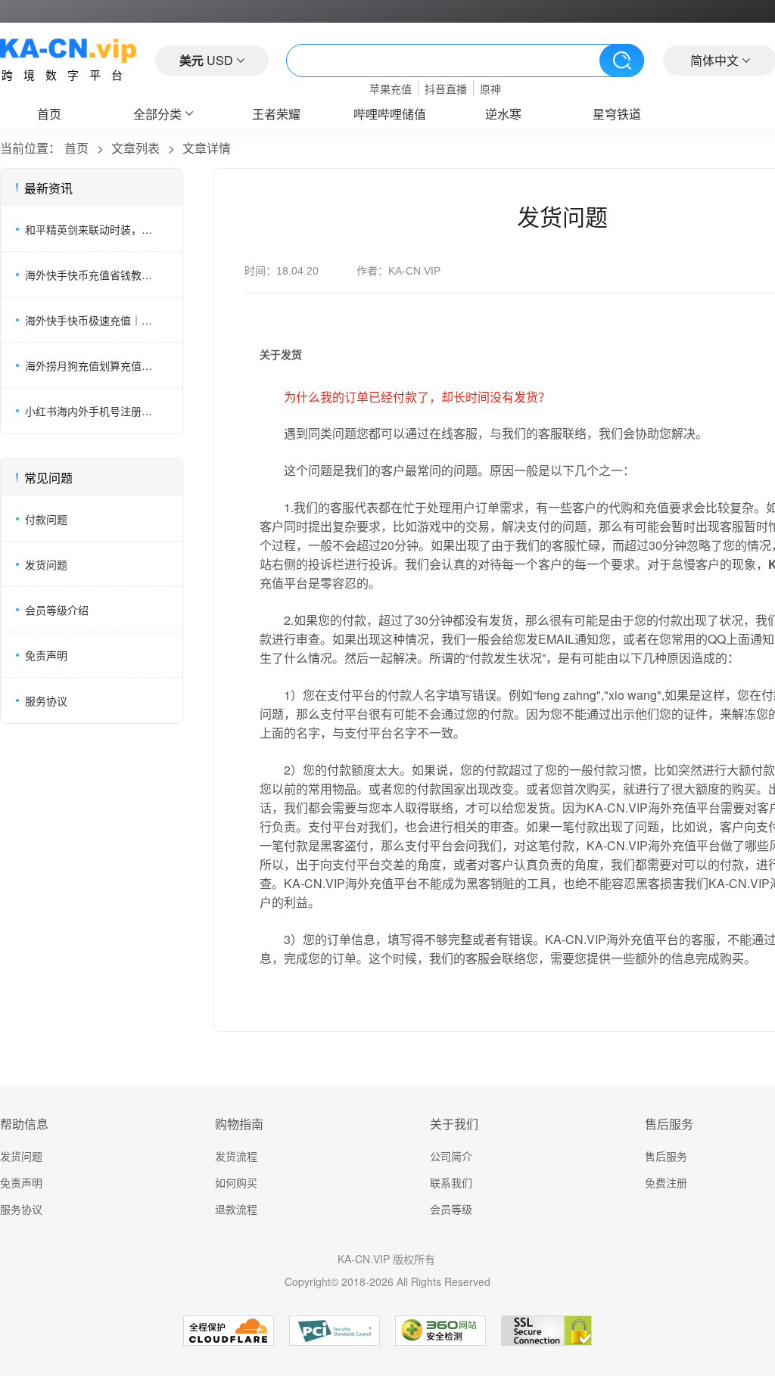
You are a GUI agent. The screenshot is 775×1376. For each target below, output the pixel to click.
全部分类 (157, 114)
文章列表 (135, 148)
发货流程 (236, 1155)
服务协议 (46, 700)
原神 (490, 88)
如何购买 (236, 1182)
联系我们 (451, 1182)
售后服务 (666, 1155)
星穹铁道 (617, 114)
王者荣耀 (276, 114)
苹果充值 (390, 88)
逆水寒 (503, 114)
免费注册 (666, 1182)
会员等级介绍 (57, 609)
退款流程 (236, 1208)
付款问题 (46, 518)
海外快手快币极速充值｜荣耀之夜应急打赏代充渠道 (93, 320)
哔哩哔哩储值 (389, 114)
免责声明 (46, 655)
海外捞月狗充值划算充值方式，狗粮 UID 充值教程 (93, 365)
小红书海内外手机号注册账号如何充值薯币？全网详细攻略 (93, 410)
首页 (49, 114)
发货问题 (46, 564)
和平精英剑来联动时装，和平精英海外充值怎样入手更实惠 (93, 229)
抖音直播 (446, 88)
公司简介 (451, 1155)
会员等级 (451, 1208)
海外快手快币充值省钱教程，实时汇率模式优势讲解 (93, 274)
